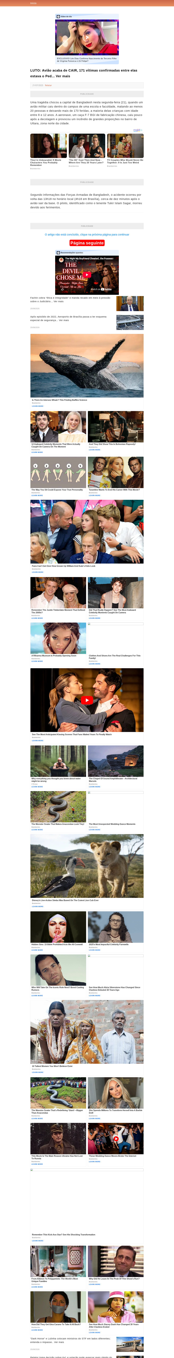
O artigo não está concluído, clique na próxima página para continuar (87, 234)
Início (33, 3)
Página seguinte (87, 242)
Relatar (48, 85)
